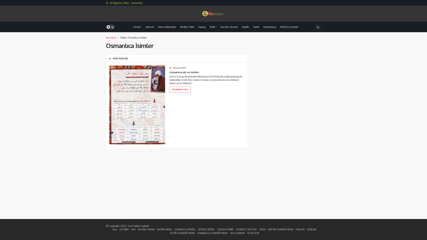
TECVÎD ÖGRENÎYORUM (182, 233)
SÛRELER (311, 229)
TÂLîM (262, 229)
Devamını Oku (180, 89)
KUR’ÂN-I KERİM (146, 229)
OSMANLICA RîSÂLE (184, 229)
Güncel (150, 26)
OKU (133, 229)
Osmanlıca (269, 26)
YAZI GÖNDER (237, 233)
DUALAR (300, 229)
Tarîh (256, 26)
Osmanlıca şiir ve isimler (184, 72)
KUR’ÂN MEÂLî (164, 229)
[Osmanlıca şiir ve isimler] (137, 105)
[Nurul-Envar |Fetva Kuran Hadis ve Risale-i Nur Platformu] (213, 13)
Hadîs (245, 26)
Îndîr (212, 26)
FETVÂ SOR (253, 233)
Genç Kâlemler (167, 26)
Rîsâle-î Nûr (187, 26)
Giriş (114, 229)
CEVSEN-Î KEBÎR (225, 229)
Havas (202, 26)
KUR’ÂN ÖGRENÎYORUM (280, 229)
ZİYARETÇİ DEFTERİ (246, 229)
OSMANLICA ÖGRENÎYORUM (212, 233)
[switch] (110, 27)
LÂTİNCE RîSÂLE (206, 229)
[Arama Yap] (318, 27)
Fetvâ (136, 26)
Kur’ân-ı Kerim (229, 26)
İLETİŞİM (124, 229)
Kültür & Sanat (289, 26)
